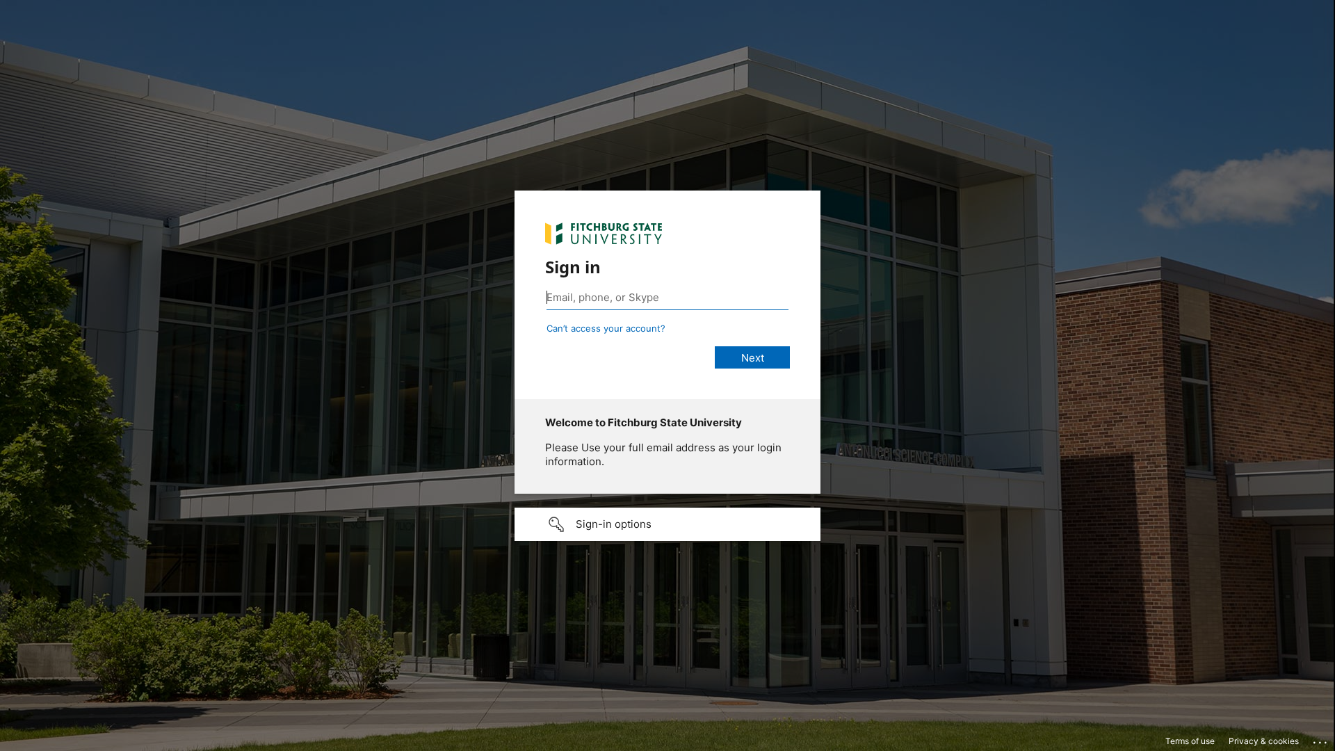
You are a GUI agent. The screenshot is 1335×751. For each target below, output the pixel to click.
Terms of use (1190, 741)
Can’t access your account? (606, 328)
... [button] (1321, 739)
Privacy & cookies (1264, 741)
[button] (667, 524)
